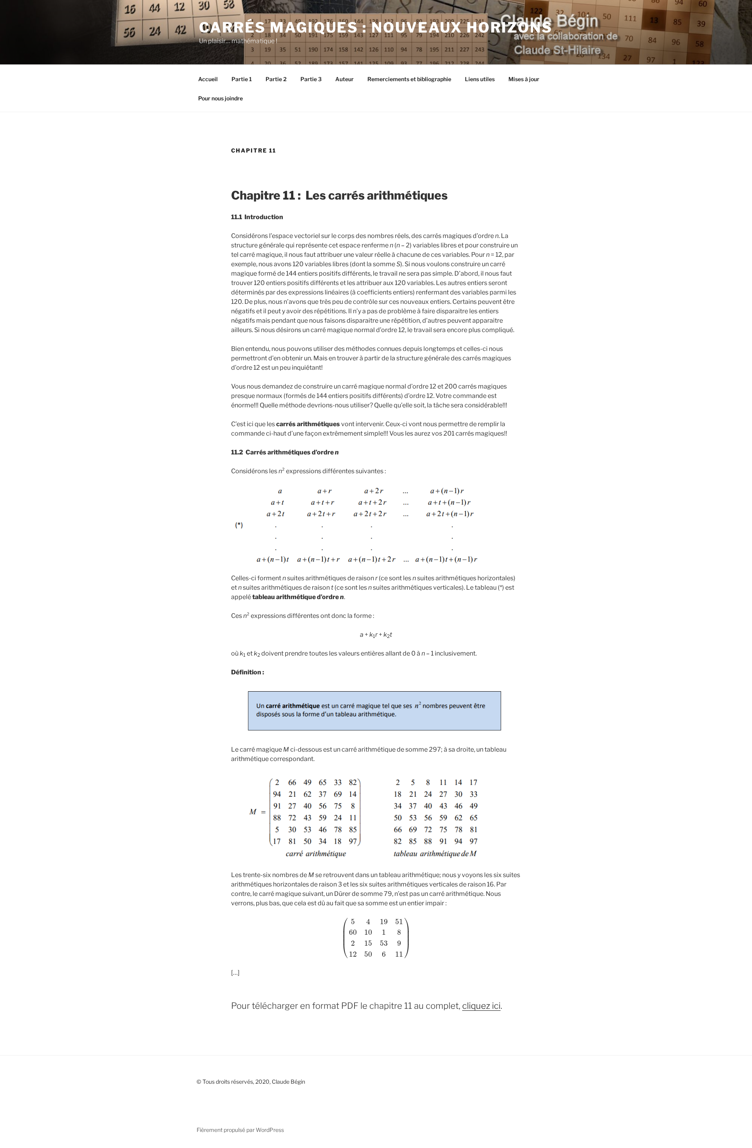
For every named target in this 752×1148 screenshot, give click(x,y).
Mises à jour (523, 79)
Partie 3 (311, 79)
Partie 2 (276, 79)
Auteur (344, 79)
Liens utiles (480, 79)
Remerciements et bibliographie (409, 79)
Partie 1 (241, 79)
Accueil (208, 79)
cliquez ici (481, 1006)
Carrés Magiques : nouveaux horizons (376, 27)
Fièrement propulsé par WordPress (240, 1129)
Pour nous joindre (220, 98)
